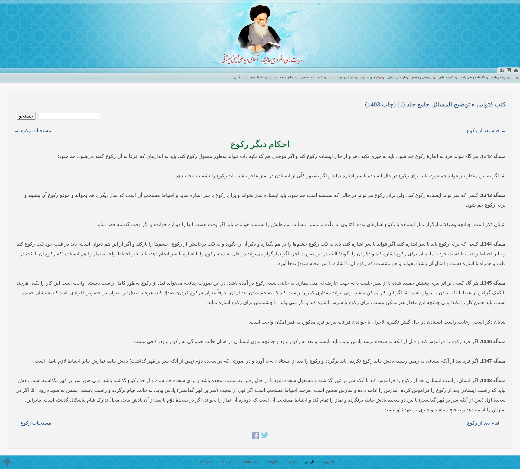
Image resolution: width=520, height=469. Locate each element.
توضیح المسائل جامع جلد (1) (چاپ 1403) (417, 104)
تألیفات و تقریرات (473, 77)
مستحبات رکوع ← (32, 130)
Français (206, 462)
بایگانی (238, 77)
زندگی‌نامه (498, 77)
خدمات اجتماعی (312, 77)
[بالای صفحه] (6, 462)
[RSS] (509, 70)
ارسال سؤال (396, 77)
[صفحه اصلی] (516, 70)
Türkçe (227, 462)
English (274, 462)
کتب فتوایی (446, 77)
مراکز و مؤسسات (342, 77)
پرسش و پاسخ (421, 77)
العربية (329, 462)
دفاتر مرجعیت (284, 77)
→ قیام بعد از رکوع (486, 130)
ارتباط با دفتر (259, 77)
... (513, 77)
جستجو (26, 116)
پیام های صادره (371, 77)
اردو (292, 462)
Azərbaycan (250, 462)
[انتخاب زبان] (502, 70)
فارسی (309, 462)
